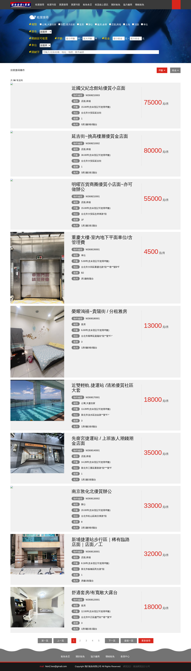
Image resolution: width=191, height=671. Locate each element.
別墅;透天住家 (68, 24)
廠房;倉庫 (102, 24)
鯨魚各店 (87, 4)
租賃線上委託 (101, 4)
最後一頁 (128, 640)
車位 (145, 24)
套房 (81, 24)
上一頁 (60, 640)
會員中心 (125, 656)
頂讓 (136, 24)
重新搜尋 (145, 640)
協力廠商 (127, 4)
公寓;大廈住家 (49, 24)
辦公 (90, 24)
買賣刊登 (75, 4)
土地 (127, 24)
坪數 (161, 70)
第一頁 (44, 640)
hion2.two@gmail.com (56, 666)
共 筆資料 (16, 80)
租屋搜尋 (39, 4)
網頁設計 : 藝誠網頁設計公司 (136, 666)
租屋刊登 (51, 4)
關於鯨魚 (115, 4)
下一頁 (112, 640)
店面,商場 (116, 24)
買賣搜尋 (63, 4)
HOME (20, 4)
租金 (174, 70)
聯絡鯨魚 (139, 4)
